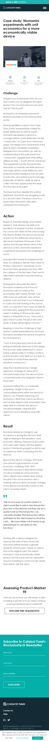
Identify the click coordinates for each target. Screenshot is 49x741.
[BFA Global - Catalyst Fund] (11, 8)
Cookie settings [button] (22, 738)
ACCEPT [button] (37, 738)
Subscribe (14, 684)
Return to (10, 2)
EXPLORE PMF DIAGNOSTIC (24, 611)
